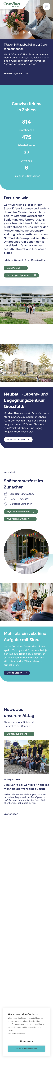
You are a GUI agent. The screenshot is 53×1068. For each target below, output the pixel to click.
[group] (26, 779)
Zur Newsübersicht (17, 734)
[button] (24, 32)
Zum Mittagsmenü (13, 73)
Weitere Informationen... (17, 1034)
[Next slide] (15, 744)
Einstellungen (26, 1041)
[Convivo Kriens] (16, 5)
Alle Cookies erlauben (26, 1049)
